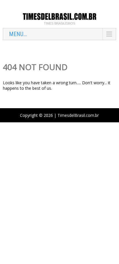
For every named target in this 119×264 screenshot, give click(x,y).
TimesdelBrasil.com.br (78, 115)
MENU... (18, 34)
